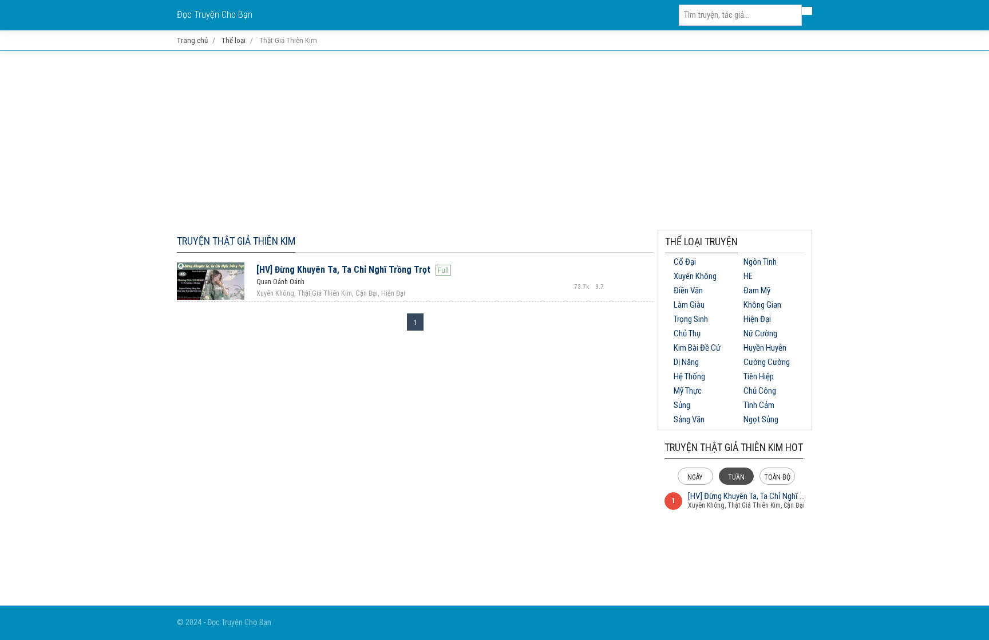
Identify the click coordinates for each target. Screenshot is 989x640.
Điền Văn (688, 290)
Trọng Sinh (691, 319)
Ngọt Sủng (760, 419)
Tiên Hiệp (758, 376)
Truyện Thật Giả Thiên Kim (236, 241)
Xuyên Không (695, 276)
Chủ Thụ (687, 333)
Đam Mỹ (756, 290)
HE (748, 276)
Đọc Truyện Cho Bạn (214, 14)
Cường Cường (766, 362)
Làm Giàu (689, 305)
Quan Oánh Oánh (280, 282)
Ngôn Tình (760, 262)
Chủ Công (759, 391)
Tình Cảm (758, 405)
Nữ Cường (760, 333)
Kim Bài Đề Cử (697, 348)
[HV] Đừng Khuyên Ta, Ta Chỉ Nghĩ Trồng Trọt (343, 269)
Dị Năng (686, 362)
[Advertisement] (494, 140)
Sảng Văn (689, 419)
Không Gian (762, 305)
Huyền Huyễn (764, 348)
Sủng (682, 405)
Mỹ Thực (688, 391)
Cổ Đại (685, 262)
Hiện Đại (757, 319)
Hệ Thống (689, 376)
